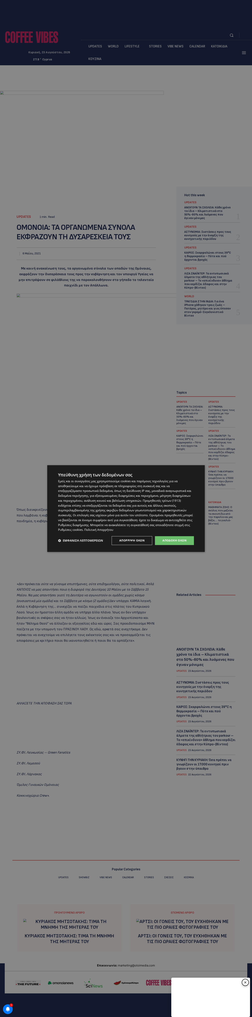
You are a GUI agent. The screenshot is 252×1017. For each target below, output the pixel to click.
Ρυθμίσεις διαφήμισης (73, 525)
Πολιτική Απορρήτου (98, 530)
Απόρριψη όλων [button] (132, 540)
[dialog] (126, 508)
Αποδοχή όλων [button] (174, 540)
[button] (80, 540)
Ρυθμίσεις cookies (70, 530)
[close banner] (245, 982)
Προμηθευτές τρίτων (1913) (162, 501)
